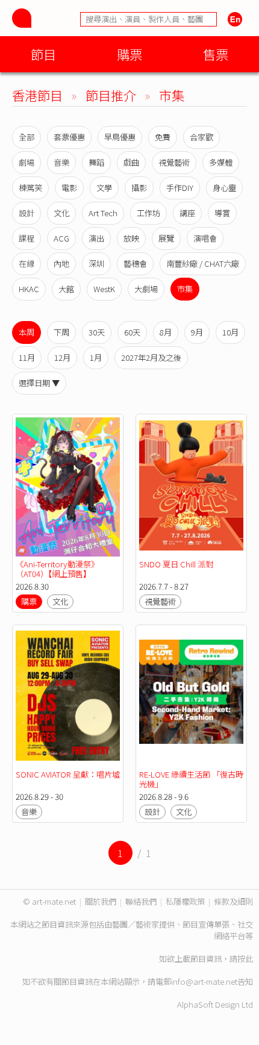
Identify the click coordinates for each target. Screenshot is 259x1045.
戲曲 (131, 162)
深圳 (96, 263)
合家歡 (201, 137)
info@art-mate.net (204, 981)
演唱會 (205, 238)
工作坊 (148, 213)
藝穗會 (135, 263)
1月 (96, 357)
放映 (131, 238)
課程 (26, 238)
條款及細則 (233, 901)
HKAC (29, 289)
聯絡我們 (141, 901)
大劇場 (146, 289)
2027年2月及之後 (151, 357)
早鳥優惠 (120, 137)
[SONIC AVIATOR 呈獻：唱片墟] (68, 697)
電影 (69, 187)
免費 (162, 137)
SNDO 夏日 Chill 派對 (176, 564)
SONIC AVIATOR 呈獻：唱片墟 (68, 774)
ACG (61, 238)
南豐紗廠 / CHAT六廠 (202, 263)
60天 (132, 332)
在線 (26, 263)
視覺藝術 (174, 162)
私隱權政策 (185, 901)
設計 (26, 213)
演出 (96, 238)
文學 (104, 187)
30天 (97, 332)
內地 (61, 263)
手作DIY (179, 187)
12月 (62, 357)
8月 (166, 332)
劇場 (26, 162)
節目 (43, 54)
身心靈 (224, 187)
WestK (104, 289)
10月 (230, 332)
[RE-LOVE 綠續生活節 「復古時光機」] (191, 697)
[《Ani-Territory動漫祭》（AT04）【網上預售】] (68, 487)
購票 (129, 54)
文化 (61, 213)
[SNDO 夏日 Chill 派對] (191, 487)
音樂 (61, 162)
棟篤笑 (30, 187)
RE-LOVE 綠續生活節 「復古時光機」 (191, 779)
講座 (187, 213)
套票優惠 (69, 137)
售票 (215, 54)
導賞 (222, 213)
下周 (61, 332)
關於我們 (100, 901)
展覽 (166, 238)
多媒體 (220, 162)
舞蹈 (96, 162)
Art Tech (103, 213)
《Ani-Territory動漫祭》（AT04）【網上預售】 (57, 568)
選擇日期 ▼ (39, 382)
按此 (245, 958)
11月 (27, 357)
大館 (66, 289)
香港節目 (37, 95)
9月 (197, 332)
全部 (26, 137)
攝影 (139, 187)
